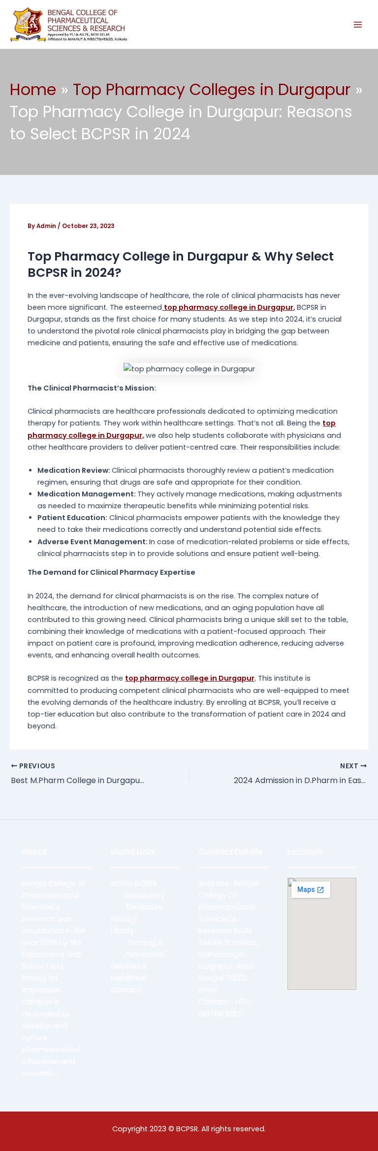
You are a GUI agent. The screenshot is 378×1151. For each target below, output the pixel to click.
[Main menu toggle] (357, 24)
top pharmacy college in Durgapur (189, 678)
